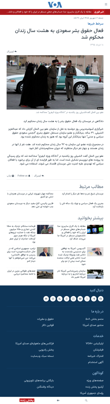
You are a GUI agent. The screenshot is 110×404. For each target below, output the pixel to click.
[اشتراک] (46, 298)
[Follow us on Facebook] (100, 298)
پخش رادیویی (46, 350)
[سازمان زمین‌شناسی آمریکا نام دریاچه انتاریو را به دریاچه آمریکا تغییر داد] (95, 274)
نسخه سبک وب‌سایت (42, 356)
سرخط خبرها (95, 24)
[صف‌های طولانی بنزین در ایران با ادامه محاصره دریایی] (45, 274)
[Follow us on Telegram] (94, 298)
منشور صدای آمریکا (93, 325)
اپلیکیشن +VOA (94, 344)
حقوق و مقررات (45, 319)
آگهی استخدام (95, 362)
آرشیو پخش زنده (94, 387)
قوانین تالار (48, 325)
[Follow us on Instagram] (73, 298)
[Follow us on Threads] (66, 298)
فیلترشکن (98, 350)
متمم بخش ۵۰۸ (94, 319)
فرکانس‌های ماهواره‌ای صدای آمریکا (34, 344)
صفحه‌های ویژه (95, 381)
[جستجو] (86, 400)
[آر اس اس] (59, 298)
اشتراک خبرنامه (95, 356)
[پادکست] (53, 298)
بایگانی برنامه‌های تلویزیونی (39, 381)
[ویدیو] (58, 400)
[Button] (12, 51)
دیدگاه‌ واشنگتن (45, 387)
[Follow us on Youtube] (80, 298)
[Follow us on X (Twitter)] (87, 298)
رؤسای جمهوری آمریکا (91, 393)
